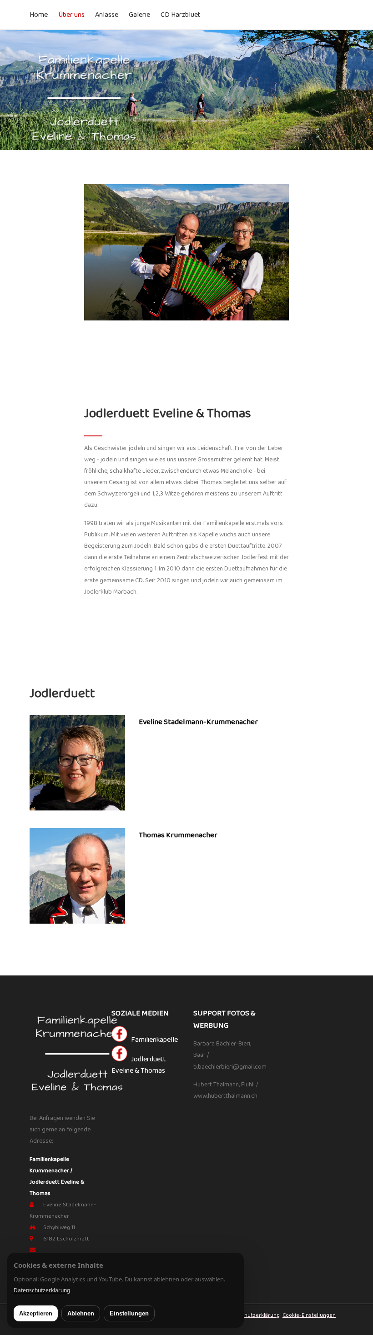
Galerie (139, 14)
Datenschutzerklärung (252, 1315)
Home (39, 14)
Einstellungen (129, 1313)
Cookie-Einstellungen (309, 1315)
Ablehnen (80, 1313)
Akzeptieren (35, 1313)
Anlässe (106, 14)
